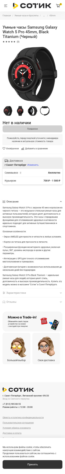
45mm (52, 15)
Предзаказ (32, 129)
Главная (7, 15)
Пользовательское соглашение (18, 423)
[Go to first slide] (58, 321)
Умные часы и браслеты (26, 15)
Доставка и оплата (12, 433)
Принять (32, 464)
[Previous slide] (7, 321)
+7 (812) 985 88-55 (12, 404)
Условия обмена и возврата (17, 428)
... (44, 15)
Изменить (33, 164)
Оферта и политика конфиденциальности (23, 417)
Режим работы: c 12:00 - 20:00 (18, 407)
